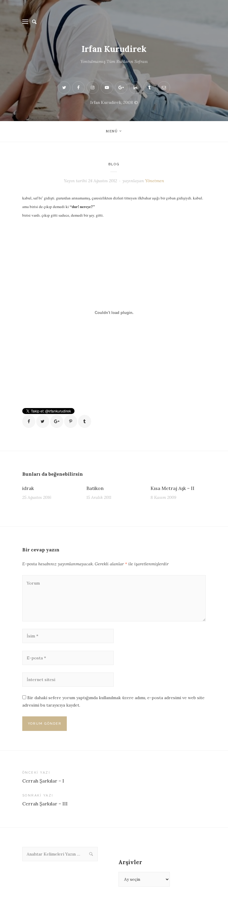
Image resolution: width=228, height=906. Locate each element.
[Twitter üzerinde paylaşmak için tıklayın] (42, 421)
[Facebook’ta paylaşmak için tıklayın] (28, 421)
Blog (114, 164)
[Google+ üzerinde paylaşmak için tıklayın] (56, 421)
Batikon (95, 488)
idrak (28, 488)
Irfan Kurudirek (114, 49)
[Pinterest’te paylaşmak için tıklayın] (70, 421)
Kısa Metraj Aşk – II (172, 488)
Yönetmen (154, 180)
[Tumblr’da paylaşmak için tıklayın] (84, 421)
